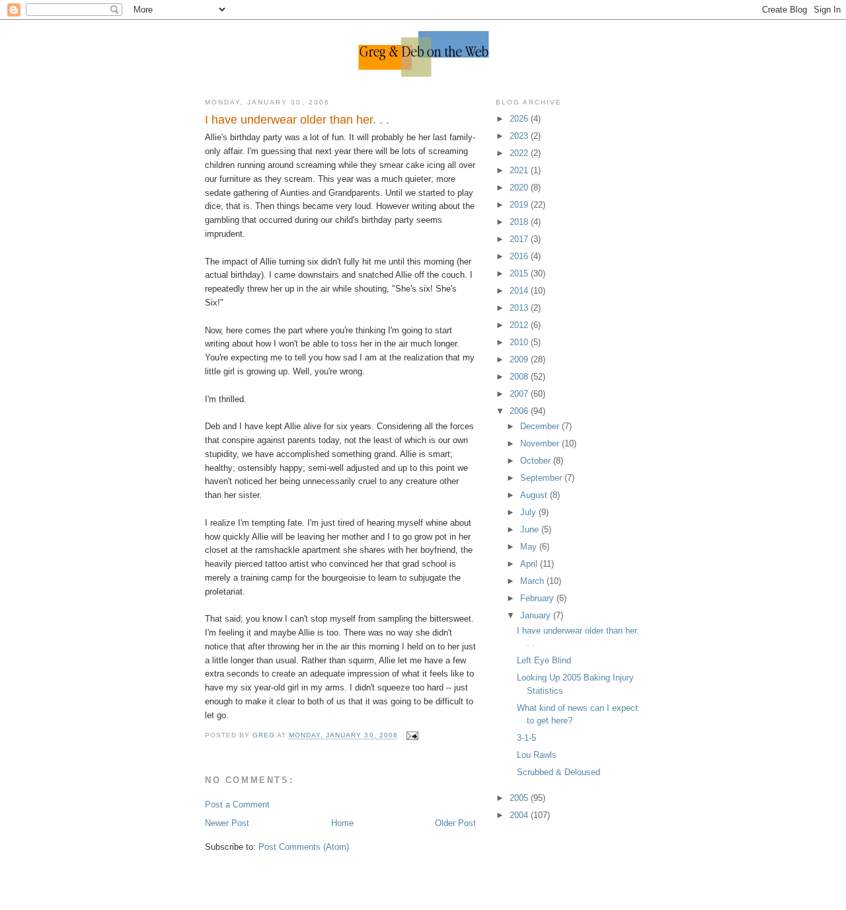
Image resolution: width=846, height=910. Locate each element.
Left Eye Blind (544, 660)
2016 (520, 256)
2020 (520, 187)
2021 (520, 170)
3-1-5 (526, 738)
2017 (520, 239)
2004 (520, 815)
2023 (520, 136)
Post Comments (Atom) (303, 847)
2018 (520, 222)
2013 (520, 308)
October (536, 461)
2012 (520, 325)
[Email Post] (412, 735)
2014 (520, 291)
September (542, 478)
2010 (520, 342)
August (535, 495)
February (538, 598)
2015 (520, 273)
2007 (520, 394)
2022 (520, 153)
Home (342, 823)
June (530, 529)
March (533, 581)
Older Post (455, 823)
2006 (520, 411)
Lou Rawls (537, 755)
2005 (520, 798)
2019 (520, 205)
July (529, 512)
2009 (520, 359)
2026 (520, 119)
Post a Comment (237, 804)
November (541, 443)
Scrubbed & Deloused (558, 772)
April (530, 564)
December (541, 426)
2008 (520, 377)
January (536, 615)
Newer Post (227, 823)
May (529, 547)
